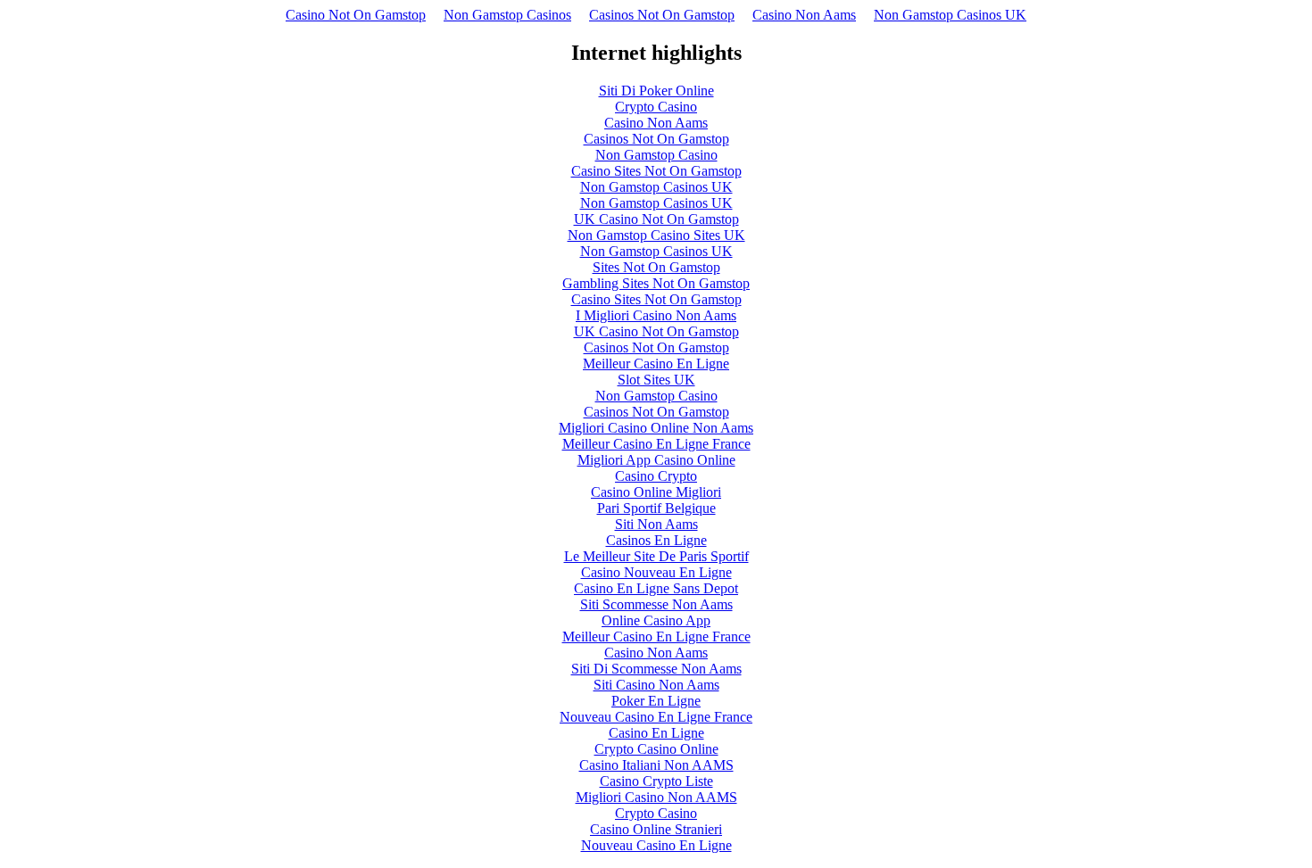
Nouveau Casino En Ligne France (656, 716)
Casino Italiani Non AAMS (656, 765)
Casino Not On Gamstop (356, 14)
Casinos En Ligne (656, 540)
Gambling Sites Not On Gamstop (656, 283)
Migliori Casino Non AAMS (656, 797)
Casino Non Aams (804, 14)
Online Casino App (656, 620)
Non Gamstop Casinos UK (950, 14)
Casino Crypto (656, 476)
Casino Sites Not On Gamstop (656, 170)
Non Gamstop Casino (656, 154)
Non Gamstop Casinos (507, 14)
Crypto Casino (656, 106)
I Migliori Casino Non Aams (656, 315)
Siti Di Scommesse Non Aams (656, 668)
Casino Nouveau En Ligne (656, 572)
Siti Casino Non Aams (656, 684)
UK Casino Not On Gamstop (656, 219)
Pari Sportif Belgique (656, 508)
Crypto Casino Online (656, 748)
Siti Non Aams (656, 524)
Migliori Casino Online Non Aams (656, 427)
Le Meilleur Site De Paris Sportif (656, 556)
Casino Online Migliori (656, 492)
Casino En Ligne (656, 732)
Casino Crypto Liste (656, 781)
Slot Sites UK (656, 379)
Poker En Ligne (656, 700)
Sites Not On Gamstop (656, 267)
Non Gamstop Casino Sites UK (656, 235)
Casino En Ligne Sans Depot (656, 588)
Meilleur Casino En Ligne (656, 363)
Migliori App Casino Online (656, 459)
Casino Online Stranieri (656, 829)
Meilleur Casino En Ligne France (656, 443)
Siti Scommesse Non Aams (656, 604)
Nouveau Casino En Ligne (656, 845)
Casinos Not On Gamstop (662, 14)
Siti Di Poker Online (656, 90)
